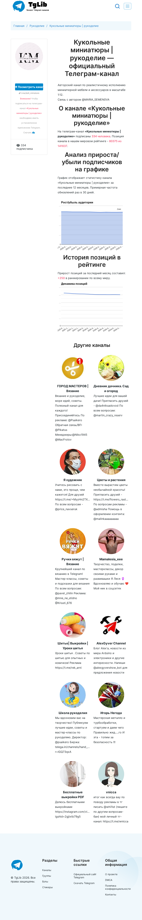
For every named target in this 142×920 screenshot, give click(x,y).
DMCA (108, 879)
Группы (46, 875)
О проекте (111, 874)
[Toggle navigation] (127, 6)
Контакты (110, 894)
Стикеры (47, 887)
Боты (45, 881)
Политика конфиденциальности (118, 887)
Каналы (46, 870)
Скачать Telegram (84, 883)
